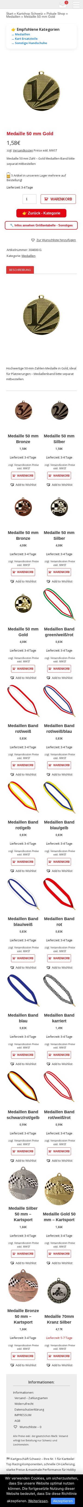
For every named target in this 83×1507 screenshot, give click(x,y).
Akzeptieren (63, 1501)
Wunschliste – (30, 1427)
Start (9, 13)
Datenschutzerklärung (29, 1409)
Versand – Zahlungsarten (31, 1398)
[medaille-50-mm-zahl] (41, 92)
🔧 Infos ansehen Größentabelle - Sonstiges (41, 225)
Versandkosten (23, 150)
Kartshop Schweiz (30, 13)
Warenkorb (61, 199)
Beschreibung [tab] (20, 270)
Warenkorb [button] (25, 475)
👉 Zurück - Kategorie (41, 213)
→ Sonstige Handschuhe (29, 43)
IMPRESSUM (23, 1415)
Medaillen (13, 16)
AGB (17, 1421)
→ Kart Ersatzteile (24, 39)
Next (69, 92)
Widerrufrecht (24, 1404)
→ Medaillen (20, 34)
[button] (53, 240)
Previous (13, 92)
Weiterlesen (38, 1501)
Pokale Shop (56, 13)
